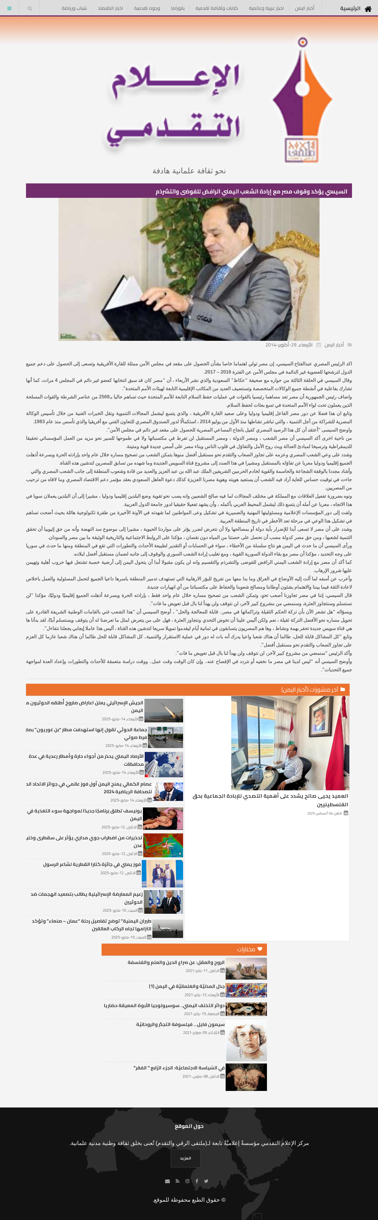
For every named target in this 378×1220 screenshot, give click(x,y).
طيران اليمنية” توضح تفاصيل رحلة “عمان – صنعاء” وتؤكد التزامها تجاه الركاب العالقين (91, 924)
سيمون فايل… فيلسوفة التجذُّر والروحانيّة (180, 1024)
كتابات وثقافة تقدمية (216, 8)
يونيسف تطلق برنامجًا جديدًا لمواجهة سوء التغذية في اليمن (84, 814)
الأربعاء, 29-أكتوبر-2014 (289, 344)
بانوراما (178, 8)
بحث (29, 8)
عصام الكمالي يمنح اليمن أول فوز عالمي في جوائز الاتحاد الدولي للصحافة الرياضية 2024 (85, 787)
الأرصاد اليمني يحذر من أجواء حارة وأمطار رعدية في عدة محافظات (86, 760)
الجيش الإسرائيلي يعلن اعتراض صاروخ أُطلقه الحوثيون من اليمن (82, 706)
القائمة (9, 8)
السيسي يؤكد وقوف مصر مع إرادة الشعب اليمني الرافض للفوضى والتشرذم (251, 191)
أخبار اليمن (305, 8)
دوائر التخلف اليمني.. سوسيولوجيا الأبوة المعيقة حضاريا (164, 1005)
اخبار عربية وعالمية (266, 8)
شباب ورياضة (74, 8)
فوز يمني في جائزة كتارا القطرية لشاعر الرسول (92, 864)
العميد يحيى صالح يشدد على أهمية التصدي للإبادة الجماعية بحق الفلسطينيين (270, 800)
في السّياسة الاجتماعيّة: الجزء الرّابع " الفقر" (179, 1067)
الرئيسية (350, 8)
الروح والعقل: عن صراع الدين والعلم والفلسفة (176, 962)
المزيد (185, 1158)
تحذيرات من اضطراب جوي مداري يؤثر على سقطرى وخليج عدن (82, 841)
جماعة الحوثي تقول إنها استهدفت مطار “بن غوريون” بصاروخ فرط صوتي (83, 733)
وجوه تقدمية (147, 8)
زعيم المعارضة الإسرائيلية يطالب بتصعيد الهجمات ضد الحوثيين (87, 898)
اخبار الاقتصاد (110, 8)
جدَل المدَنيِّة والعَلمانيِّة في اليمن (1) (187, 986)
